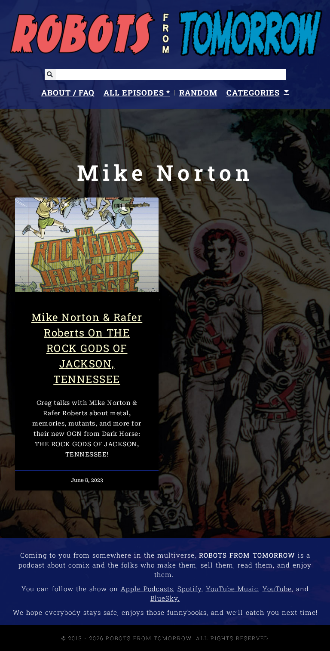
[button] (50, 74)
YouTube (277, 588)
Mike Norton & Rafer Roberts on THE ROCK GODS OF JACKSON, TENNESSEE (87, 348)
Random (198, 92)
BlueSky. (165, 598)
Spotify (189, 588)
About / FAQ (68, 92)
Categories (253, 92)
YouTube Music (232, 588)
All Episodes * (137, 92)
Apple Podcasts (147, 588)
